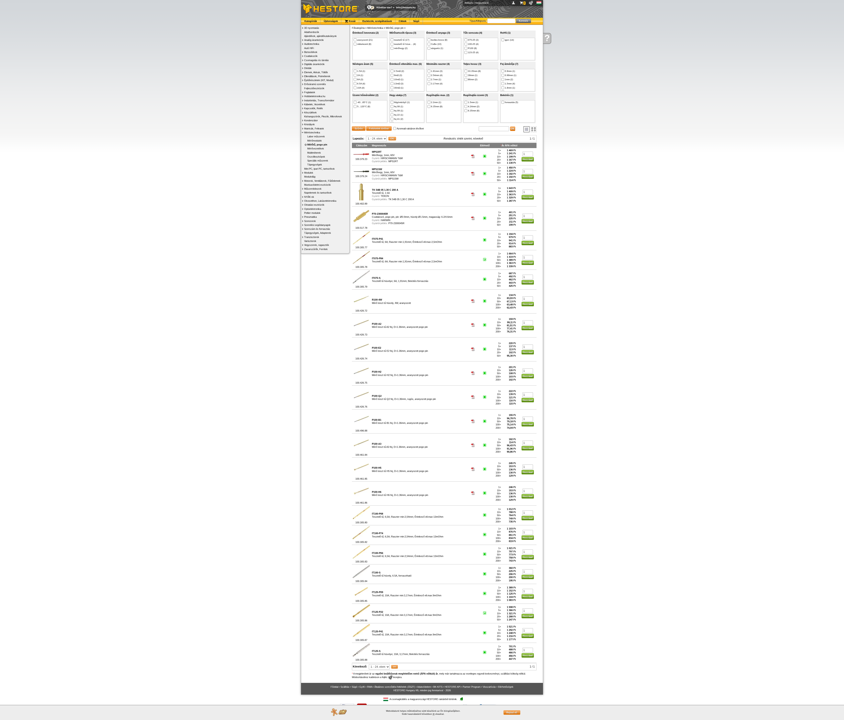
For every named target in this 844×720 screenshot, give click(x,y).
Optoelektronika (312, 209)
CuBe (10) (436, 44)
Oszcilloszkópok (316, 156)
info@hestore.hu (406, 7)
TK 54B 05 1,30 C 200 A (401, 199)
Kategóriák (310, 21)
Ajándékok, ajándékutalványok (320, 36)
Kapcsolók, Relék (313, 108)
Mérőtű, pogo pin (317, 144)
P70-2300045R (396, 223)
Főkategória (358, 28)
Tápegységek (314, 164)
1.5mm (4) (510, 83)
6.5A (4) (361, 83)
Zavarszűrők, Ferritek (316, 249)
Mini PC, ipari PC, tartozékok (319, 168)
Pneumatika (310, 217)
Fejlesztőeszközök (314, 88)
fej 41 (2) (398, 119)
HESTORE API (452, 687)
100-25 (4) (473, 44)
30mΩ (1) (398, 88)
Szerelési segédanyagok (317, 225)
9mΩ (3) (398, 75)
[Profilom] (514, 3)
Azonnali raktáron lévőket (410, 128)
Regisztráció (482, 3)
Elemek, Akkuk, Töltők (316, 72)
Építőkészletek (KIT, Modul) (319, 80)
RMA (369, 687)
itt (434, 714)
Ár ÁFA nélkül (509, 145)
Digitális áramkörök (314, 64)
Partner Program (471, 687)
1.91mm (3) (436, 71)
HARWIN (385, 220)
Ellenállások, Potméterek (317, 76)
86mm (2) (472, 79)
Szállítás (344, 687)
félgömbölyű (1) (402, 102)
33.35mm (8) (474, 71)
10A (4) (360, 88)
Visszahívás (489, 687)
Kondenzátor (311, 120)
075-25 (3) (473, 40)
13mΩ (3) (398, 83)
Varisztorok (310, 241)
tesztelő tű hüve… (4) (405, 44)
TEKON (385, 196)
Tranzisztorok (311, 237)
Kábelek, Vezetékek (314, 104)
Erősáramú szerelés (315, 84)
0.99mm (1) (510, 75)
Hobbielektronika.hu (314, 96)
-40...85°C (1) (364, 102)
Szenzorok (310, 221)
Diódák (308, 68)
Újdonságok (331, 21)
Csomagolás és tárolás (316, 60)
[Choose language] (539, 3)
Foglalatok (309, 92)
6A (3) (360, 79)
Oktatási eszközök (314, 204)
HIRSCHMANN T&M (392, 158)
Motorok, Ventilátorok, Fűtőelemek (322, 181)
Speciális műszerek (317, 160)
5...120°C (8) (363, 106)
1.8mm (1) (510, 88)
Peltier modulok (312, 213)
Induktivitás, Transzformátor (319, 100)
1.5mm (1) (473, 102)
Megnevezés (379, 145)
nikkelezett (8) (364, 44)
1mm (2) (509, 79)
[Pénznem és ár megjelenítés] (531, 3)
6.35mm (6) (473, 110)
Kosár (352, 21)
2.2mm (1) (436, 102)
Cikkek (402, 21)
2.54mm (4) (436, 75)
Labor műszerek (316, 136)
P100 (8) (472, 48)
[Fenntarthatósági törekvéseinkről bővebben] (461, 699)
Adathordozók (311, 32)
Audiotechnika (311, 44)
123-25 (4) (473, 52)
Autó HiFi (309, 48)
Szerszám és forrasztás (317, 229)
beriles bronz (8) (439, 40)
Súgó (416, 21)
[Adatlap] (473, 157)
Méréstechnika (312, 132)
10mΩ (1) (398, 79)
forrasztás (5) (511, 102)
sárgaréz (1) (437, 48)
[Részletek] (526, 129)
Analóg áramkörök (314, 40)
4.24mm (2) (473, 106)
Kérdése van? (384, 7)
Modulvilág (309, 176)
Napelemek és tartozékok (318, 192)
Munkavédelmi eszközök (317, 184)
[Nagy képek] (534, 129)
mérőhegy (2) (400, 48)
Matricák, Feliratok (314, 128)
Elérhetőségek (505, 687)
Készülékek (310, 112)
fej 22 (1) (398, 115)
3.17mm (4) (436, 83)
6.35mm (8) (436, 106)
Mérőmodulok (314, 140)
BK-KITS (437, 687)
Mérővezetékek (315, 148)
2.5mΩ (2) (399, 71)
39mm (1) (472, 75)
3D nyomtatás (311, 28)
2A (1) (360, 75)
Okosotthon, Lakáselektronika (320, 200)
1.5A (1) (361, 71)
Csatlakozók (311, 56)
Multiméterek (314, 152)
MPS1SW (393, 178)
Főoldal (334, 687)
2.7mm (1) (436, 79)
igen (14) (509, 40)
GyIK (362, 687)
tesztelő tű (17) (401, 40)
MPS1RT (393, 161)
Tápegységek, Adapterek (317, 233)
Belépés (469, 3)
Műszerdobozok (313, 188)
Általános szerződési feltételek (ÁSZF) (394, 687)
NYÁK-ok (309, 197)
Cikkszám (361, 145)
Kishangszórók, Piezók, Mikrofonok (323, 116)
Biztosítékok (310, 52)
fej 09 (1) (398, 110)
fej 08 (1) (398, 106)
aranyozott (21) (365, 40)
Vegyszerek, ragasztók (316, 245)
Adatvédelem (424, 687)
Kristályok (309, 124)
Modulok (308, 172)
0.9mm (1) (510, 71)
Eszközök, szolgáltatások (377, 21)
